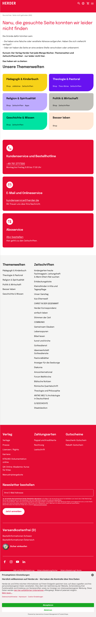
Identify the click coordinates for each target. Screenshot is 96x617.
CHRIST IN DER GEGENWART (46, 304)
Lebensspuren (41, 332)
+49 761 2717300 (15, 164)
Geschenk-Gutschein (76, 440)
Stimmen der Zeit (42, 318)
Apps (27, 106)
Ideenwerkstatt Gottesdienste (41, 352)
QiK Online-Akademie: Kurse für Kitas (16, 468)
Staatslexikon (40, 408)
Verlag (7, 434)
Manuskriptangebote (13, 475)
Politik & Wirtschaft (65, 98)
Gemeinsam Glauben (44, 327)
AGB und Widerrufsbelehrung (23, 570)
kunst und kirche (42, 341)
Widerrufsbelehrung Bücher (47, 570)
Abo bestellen (14, 237)
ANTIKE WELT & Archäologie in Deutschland (47, 397)
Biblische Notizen (42, 381)
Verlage (6, 440)
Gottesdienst (40, 346)
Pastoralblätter (41, 358)
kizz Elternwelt (41, 299)
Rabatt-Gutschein (74, 445)
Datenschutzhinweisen (40, 504)
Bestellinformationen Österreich (18, 540)
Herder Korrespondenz (45, 308)
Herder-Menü (93, 3)
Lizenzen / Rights (11, 450)
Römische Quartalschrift (46, 386)
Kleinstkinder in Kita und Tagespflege (46, 288)
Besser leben (61, 117)
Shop (8, 86)
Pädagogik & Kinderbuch (22, 79)
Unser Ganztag (41, 294)
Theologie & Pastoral (66, 79)
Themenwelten (14, 264)
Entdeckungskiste (43, 282)
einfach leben (41, 313)
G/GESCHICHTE (41, 403)
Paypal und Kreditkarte (45, 440)
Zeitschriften (27, 86)
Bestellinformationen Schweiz (17, 536)
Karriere (6, 454)
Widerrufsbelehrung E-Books (70, 570)
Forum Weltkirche (42, 377)
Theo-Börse (64, 86)
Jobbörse (16, 86)
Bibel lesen (39, 336)
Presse (6, 445)
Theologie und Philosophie (47, 391)
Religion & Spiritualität (21, 98)
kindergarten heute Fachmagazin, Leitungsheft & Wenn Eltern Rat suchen (47, 274)
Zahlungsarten (45, 434)
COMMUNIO (39, 322)
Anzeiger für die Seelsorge (47, 363)
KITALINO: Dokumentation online (14, 460)
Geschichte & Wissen (20, 117)
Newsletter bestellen (18, 485)
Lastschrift (39, 450)
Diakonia (38, 367)
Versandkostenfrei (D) (19, 530)
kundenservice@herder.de (22, 200)
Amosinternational (43, 372)
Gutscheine (74, 434)
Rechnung (39, 445)
